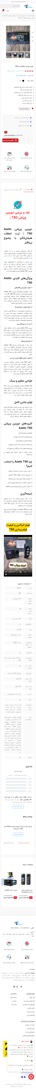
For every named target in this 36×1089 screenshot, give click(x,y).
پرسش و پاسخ (11, 71)
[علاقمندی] (33, 32)
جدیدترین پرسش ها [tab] (24, 843)
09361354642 (14, 928)
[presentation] (33, 882)
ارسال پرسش (18, 834)
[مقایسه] (33, 37)
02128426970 (25, 928)
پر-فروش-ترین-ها (24, 109)
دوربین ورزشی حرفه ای (21, 75)
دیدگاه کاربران (20, 71)
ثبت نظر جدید (18, 806)
